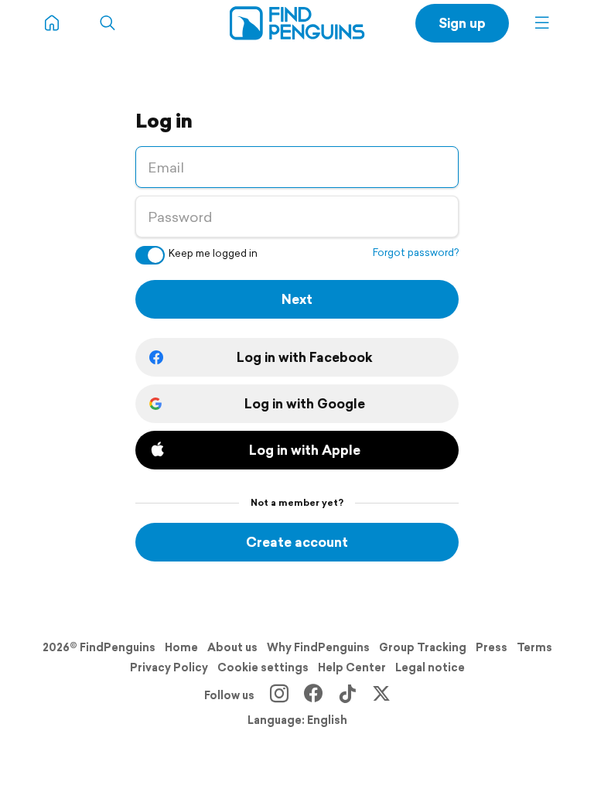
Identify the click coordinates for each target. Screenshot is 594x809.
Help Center (352, 667)
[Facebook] (313, 695)
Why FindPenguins (318, 647)
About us (232, 647)
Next (297, 299)
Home (181, 647)
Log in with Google (304, 403)
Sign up (462, 22)
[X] (381, 695)
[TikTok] (347, 695)
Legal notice (430, 667)
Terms (534, 647)
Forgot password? (416, 252)
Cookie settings (263, 667)
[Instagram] (279, 695)
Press (491, 647)
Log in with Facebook (305, 357)
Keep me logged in (213, 253)
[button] (542, 23)
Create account (297, 541)
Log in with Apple (304, 449)
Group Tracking (422, 647)
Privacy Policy (169, 667)
